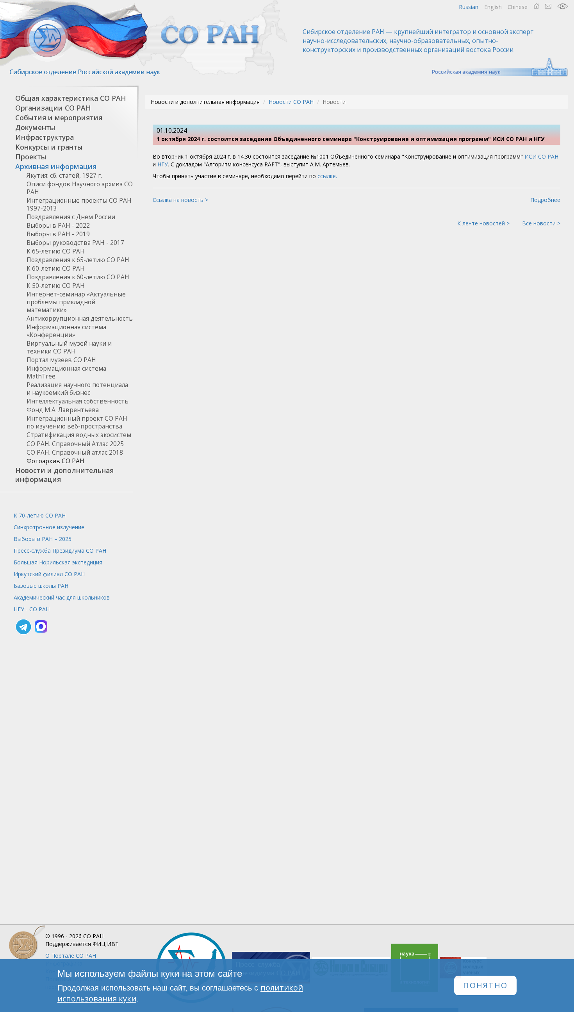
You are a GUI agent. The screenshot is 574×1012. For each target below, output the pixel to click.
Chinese (518, 7)
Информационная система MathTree (66, 372)
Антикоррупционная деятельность (80, 318)
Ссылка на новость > (180, 199)
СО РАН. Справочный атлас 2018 (75, 452)
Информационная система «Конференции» (66, 331)
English (493, 7)
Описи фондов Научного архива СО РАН (80, 188)
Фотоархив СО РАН (55, 461)
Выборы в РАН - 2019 (58, 234)
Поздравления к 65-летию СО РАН (78, 260)
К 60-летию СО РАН (56, 268)
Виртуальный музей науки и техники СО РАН (69, 347)
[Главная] (144, 38)
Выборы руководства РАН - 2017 (75, 243)
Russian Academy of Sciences (496, 67)
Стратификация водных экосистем (79, 435)
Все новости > (541, 223)
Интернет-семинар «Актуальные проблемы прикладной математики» (76, 302)
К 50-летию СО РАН (56, 286)
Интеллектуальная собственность (77, 401)
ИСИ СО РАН (541, 156)
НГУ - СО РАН (32, 609)
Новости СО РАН (291, 101)
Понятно (485, 985)
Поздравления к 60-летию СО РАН (78, 277)
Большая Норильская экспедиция (58, 562)
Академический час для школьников (62, 597)
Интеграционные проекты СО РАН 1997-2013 (79, 204)
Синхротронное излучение (49, 527)
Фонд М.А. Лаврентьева (63, 410)
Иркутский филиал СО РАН (49, 574)
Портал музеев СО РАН (61, 360)
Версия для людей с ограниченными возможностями (562, 6)
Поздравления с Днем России (71, 217)
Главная (536, 6)
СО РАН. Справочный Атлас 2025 (75, 444)
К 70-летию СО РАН (40, 515)
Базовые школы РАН (41, 585)
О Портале (70, 955)
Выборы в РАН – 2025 (42, 539)
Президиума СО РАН (60, 550)
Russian (468, 7)
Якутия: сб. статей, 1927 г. (64, 175)
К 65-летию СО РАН (56, 251)
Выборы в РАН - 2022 (58, 225)
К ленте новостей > (483, 223)
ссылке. (327, 176)
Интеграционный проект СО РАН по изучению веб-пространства (77, 422)
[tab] (66, 98)
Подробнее (545, 199)
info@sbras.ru (548, 6)
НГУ (162, 164)
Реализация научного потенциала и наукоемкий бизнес (77, 389)
